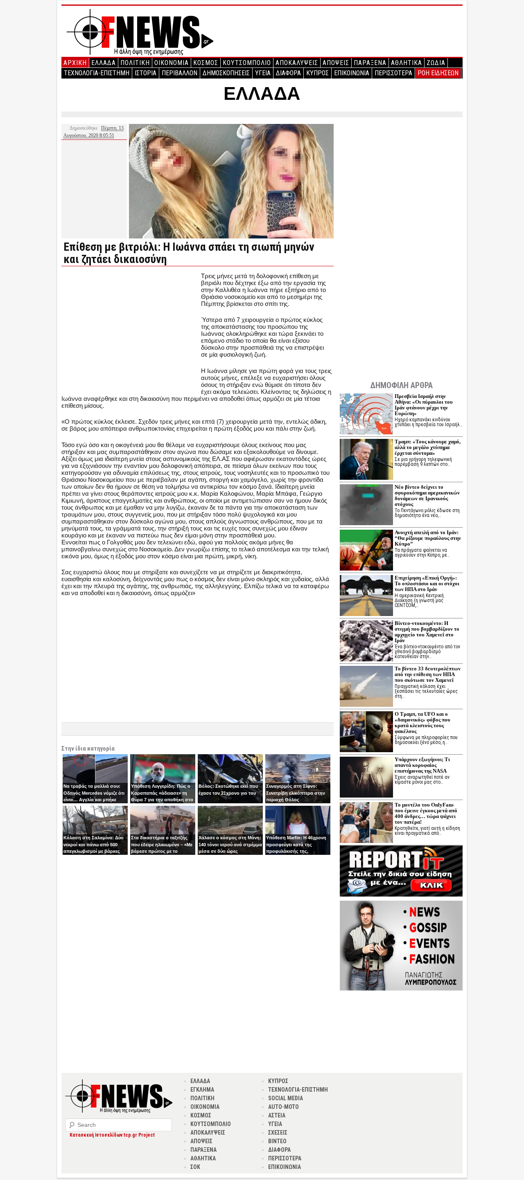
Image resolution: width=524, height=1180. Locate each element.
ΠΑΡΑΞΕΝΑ (370, 63)
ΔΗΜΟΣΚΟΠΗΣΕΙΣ (226, 73)
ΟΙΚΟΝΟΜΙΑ (171, 63)
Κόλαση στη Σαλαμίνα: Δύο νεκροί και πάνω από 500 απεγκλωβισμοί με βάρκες (93, 844)
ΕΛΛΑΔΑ (103, 63)
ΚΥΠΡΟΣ (317, 73)
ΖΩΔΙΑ (436, 63)
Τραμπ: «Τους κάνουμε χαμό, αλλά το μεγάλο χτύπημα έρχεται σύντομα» (428, 447)
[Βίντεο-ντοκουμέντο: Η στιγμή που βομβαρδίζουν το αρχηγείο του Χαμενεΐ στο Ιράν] (366, 641)
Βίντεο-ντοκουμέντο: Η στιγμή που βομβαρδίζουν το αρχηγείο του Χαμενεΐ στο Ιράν (427, 631)
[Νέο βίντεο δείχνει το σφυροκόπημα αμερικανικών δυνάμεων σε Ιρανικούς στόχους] (366, 505)
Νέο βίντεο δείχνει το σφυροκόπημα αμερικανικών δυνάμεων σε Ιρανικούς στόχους (427, 495)
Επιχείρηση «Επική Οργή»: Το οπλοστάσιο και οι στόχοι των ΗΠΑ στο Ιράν (427, 583)
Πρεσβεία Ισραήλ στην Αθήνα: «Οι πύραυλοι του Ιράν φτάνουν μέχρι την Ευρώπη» (424, 404)
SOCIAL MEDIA (285, 1098)
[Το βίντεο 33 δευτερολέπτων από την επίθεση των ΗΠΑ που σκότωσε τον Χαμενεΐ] (366, 687)
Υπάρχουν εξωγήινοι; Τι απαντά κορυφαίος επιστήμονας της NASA (422, 765)
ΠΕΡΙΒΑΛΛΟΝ (179, 73)
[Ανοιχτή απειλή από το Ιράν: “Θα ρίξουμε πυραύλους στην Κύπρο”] (366, 551)
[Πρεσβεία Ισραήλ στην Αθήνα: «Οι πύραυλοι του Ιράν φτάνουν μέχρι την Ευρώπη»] (366, 414)
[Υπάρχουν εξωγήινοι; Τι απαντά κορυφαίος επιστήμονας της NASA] (366, 778)
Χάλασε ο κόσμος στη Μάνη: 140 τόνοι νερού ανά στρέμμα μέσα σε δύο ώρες (230, 844)
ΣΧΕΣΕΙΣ (277, 1132)
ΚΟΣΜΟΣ (205, 63)
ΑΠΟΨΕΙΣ (336, 63)
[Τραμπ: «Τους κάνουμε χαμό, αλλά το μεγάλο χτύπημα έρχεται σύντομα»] (366, 460)
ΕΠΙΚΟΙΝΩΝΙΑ (351, 73)
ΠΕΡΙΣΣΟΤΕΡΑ (393, 73)
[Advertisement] (130, 329)
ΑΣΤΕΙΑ (276, 1115)
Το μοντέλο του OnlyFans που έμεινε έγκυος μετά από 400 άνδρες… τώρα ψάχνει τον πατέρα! (426, 813)
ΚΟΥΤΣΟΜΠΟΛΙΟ (247, 63)
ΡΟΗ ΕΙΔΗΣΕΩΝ (438, 73)
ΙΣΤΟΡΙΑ (145, 73)
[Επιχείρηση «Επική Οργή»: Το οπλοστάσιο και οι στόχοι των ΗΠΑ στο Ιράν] (366, 596)
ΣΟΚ (195, 1167)
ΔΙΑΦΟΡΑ (288, 73)
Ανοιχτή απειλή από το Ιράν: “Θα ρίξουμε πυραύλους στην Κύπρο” (428, 538)
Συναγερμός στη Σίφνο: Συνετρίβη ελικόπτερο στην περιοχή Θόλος (295, 793)
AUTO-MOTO (283, 1107)
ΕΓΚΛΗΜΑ (202, 1089)
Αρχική (75, 63)
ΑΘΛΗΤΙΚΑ (406, 63)
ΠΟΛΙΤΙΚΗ (135, 63)
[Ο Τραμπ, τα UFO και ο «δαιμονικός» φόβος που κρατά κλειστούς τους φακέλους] (366, 732)
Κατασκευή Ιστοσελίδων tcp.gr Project (112, 1135)
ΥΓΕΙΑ (263, 73)
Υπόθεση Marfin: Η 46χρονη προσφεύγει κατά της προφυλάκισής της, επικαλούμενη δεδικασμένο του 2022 (296, 851)
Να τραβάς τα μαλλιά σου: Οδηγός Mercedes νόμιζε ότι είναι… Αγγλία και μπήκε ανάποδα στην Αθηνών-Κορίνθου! (93, 800)
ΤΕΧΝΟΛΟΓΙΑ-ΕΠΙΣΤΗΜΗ (96, 73)
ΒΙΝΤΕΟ (277, 1141)
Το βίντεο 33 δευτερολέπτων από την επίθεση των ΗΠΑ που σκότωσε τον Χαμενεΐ (428, 674)
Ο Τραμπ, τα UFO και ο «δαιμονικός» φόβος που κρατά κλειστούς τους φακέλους (422, 722)
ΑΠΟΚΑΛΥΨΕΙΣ (297, 63)
